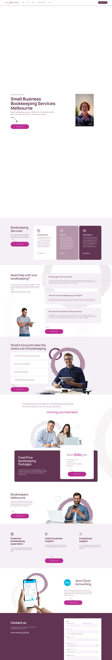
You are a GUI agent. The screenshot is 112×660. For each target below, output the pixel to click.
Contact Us (102, 2)
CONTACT (49, 2)
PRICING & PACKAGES (41, 2)
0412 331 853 (24, 633)
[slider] (84, 125)
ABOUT (28, 2)
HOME (23, 2)
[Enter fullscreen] (92, 124)
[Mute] (89, 124)
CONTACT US (19, 126)
